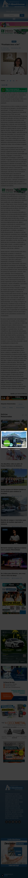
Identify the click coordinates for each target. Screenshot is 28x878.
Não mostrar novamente (14, 449)
